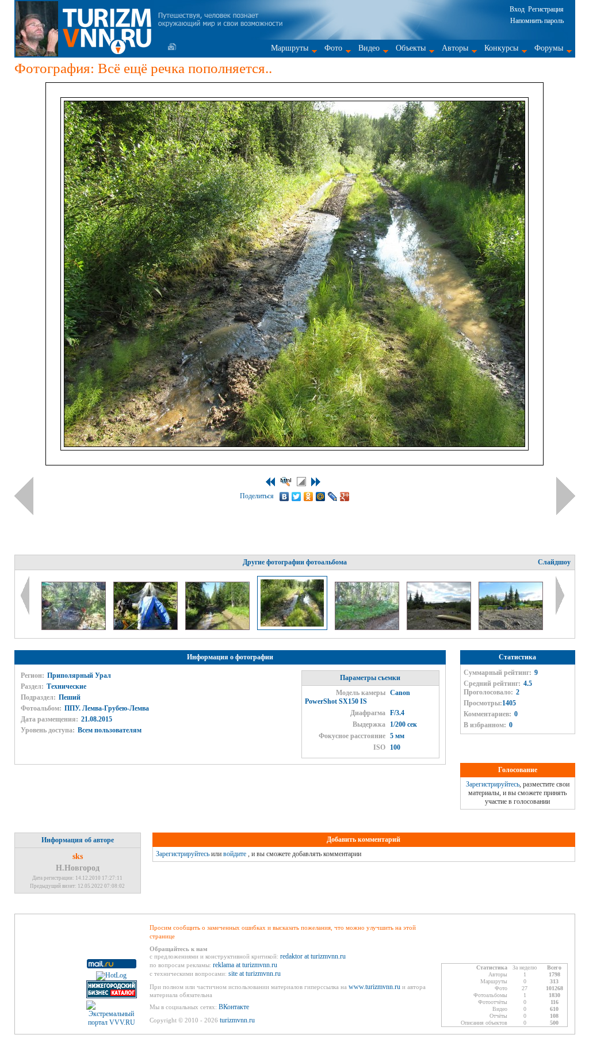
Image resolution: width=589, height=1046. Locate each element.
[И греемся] (74, 628)
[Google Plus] (345, 496)
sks (77, 856)
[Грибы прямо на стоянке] (368, 628)
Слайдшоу (554, 562)
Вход (517, 9)
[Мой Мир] (321, 496)
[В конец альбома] (315, 482)
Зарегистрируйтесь (492, 784)
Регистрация (546, 9)
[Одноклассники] (309, 496)
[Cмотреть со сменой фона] (301, 481)
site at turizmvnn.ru (254, 973)
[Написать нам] (172, 46)
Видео (369, 48)
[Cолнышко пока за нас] (146, 628)
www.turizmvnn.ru (374, 987)
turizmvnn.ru (237, 1020)
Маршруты (289, 48)
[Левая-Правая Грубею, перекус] (511, 628)
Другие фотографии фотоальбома (295, 562)
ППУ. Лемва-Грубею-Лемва (106, 708)
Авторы (455, 48)
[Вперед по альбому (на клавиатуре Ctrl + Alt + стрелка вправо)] (565, 496)
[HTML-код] (286, 481)
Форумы (548, 48)
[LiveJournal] (333, 496)
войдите (234, 854)
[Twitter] (296, 496)
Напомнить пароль (537, 21)
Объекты (411, 48)
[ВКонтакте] (284, 496)
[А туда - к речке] (218, 628)
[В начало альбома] (270, 482)
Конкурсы (501, 48)
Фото (333, 48)
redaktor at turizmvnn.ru (313, 956)
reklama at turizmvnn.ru (245, 965)
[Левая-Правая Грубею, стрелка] (440, 628)
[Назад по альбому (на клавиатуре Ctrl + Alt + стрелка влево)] (23, 496)
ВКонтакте (234, 1007)
